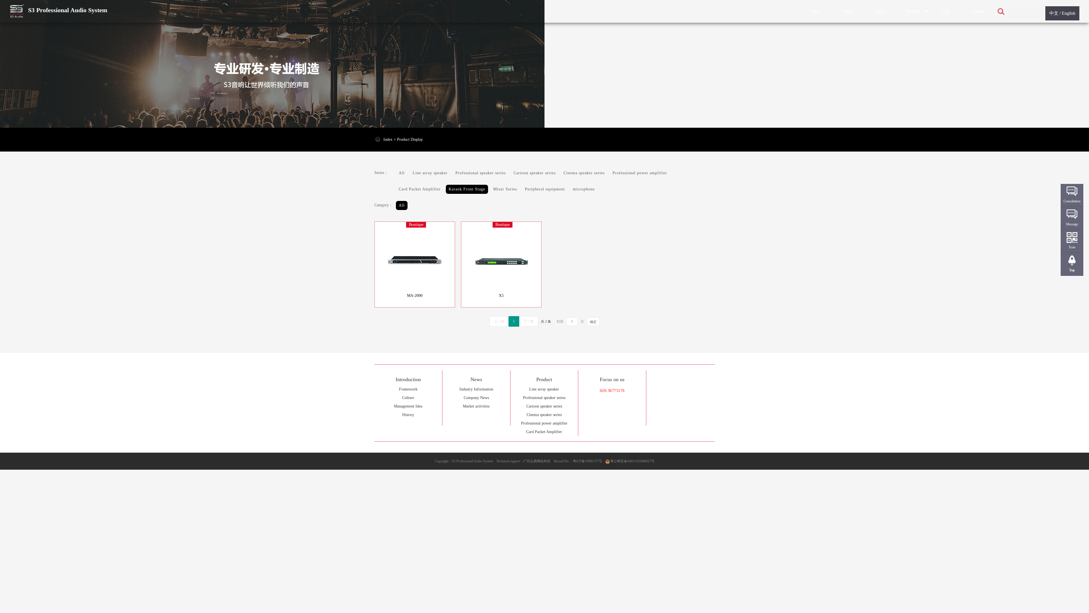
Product (913, 11)
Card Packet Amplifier (544, 432)
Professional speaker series (544, 398)
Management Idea (408, 406)
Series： (381, 173)
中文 (1053, 13)
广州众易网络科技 (536, 461)
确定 (593, 322)
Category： (383, 205)
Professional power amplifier (544, 423)
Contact (978, 11)
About (848, 11)
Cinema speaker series (544, 415)
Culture (408, 398)
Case (945, 11)
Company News (476, 398)
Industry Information (476, 389)
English (1068, 13)
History (408, 415)
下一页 (529, 321)
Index (815, 11)
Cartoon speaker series (544, 406)
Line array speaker (544, 389)
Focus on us (612, 379)
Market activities (476, 406)
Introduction (408, 379)
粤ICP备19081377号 (587, 461)
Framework (408, 389)
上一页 (499, 321)
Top (1072, 270)
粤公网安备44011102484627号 (632, 461)
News (880, 11)
